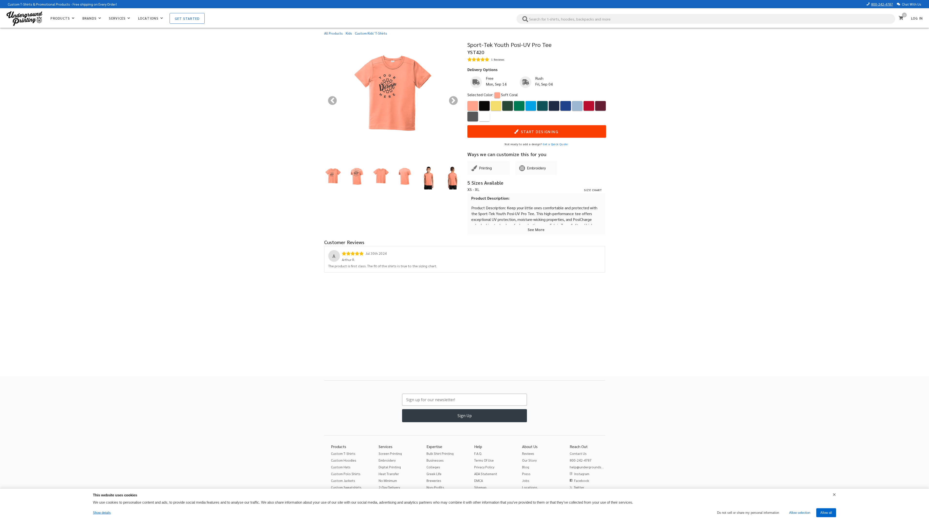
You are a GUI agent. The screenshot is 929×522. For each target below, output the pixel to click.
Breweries (434, 480)
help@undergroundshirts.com (592, 467)
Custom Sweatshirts (346, 487)
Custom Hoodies (343, 460)
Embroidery (387, 460)
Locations (529, 487)
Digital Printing (390, 467)
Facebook (581, 480)
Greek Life (434, 473)
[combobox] (706, 19)
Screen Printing (390, 453)
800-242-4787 (882, 4)
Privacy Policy (484, 467)
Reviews (528, 453)
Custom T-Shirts (20, 4)
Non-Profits (435, 487)
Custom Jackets (343, 480)
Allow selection (799, 513)
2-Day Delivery (389, 487)
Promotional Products (53, 4)
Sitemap (480, 487)
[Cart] (901, 18)
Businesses (435, 460)
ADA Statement (485, 473)
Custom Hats (341, 467)
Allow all (826, 513)
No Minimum (388, 480)
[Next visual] (453, 100)
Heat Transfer (389, 473)
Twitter (579, 487)
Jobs (525, 480)
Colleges (433, 467)
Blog (525, 467)
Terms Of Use (484, 460)
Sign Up (464, 415)
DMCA (478, 480)
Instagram (581, 473)
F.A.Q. (478, 453)
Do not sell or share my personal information (748, 513)
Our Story (529, 460)
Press (526, 473)
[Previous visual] (332, 100)
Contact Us (578, 453)
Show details (102, 513)
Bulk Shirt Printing (440, 453)
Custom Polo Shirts (345, 473)
